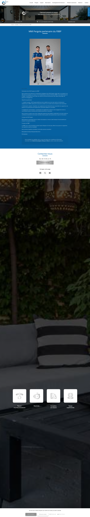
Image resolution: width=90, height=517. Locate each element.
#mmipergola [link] (24, 134)
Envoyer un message (45, 162)
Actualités (16, 24)
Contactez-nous (71, 21)
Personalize (53, 514)
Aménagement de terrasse (58, 2)
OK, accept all (31, 514)
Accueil (31, 2)
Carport (41, 2)
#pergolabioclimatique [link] (26, 131)
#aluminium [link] (38, 131)
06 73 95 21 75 (18, 21)
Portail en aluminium (71, 2)
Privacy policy (62, 514)
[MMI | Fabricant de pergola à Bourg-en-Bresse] (5, 3)
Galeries (80, 2)
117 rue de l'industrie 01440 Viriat (45, 21)
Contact (86, 2)
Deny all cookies (43, 514)
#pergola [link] (33, 131)
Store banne (48, 2)
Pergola (36, 2)
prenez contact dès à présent (56, 141)
